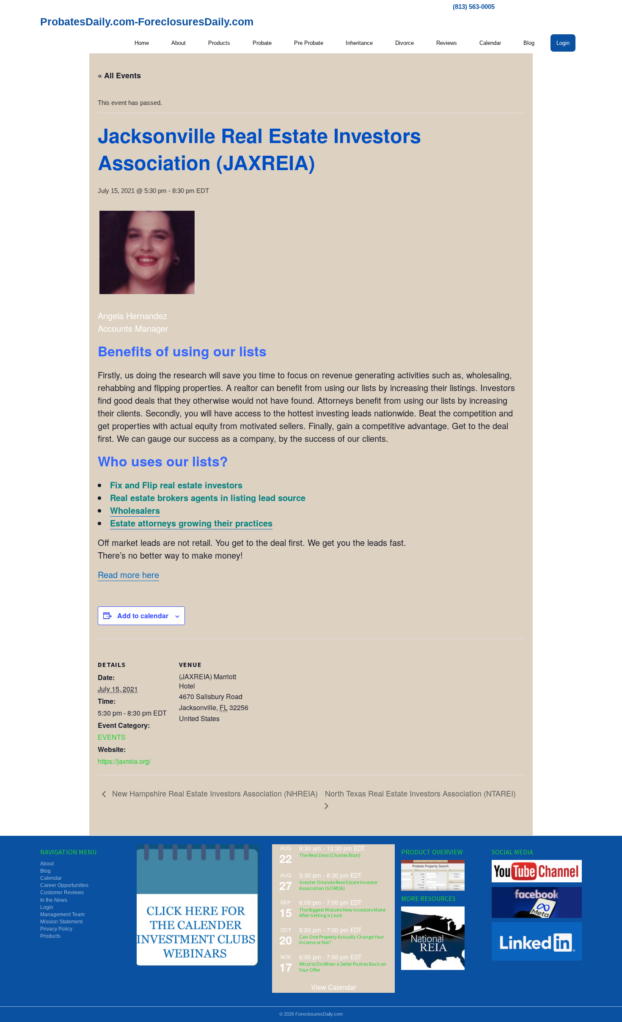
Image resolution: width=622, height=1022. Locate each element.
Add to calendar (142, 615)
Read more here (128, 574)
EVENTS (112, 737)
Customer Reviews (62, 892)
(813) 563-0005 (474, 6)
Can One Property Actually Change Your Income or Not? (341, 939)
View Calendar (333, 987)
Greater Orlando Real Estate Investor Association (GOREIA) (338, 885)
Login (563, 43)
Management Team (62, 914)
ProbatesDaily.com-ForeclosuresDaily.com (146, 22)
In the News (53, 900)
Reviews (446, 43)
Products (219, 43)
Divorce (404, 43)
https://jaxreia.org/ (124, 761)
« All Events (119, 75)
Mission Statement (61, 922)
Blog (528, 43)
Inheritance (359, 43)
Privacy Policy (56, 929)
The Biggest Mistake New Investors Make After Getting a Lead (342, 912)
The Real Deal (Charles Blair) (330, 855)
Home (142, 43)
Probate (262, 43)
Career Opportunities (64, 885)
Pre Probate (308, 43)
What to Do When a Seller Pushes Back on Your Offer (342, 966)
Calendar (490, 43)
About (178, 43)
